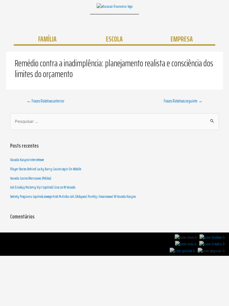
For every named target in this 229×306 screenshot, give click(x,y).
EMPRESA (182, 39)
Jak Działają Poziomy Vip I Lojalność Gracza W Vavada (42, 187)
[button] (144, 22)
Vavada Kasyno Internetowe (27, 159)
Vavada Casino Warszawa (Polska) (30, 178)
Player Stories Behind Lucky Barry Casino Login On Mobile (45, 169)
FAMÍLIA (47, 39)
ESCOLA (114, 39)
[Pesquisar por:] (114, 121)
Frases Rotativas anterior (45, 100)
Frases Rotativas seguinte (183, 100)
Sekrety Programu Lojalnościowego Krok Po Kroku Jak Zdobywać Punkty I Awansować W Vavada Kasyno (73, 196)
